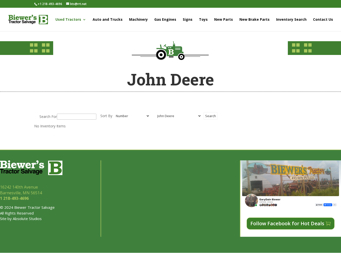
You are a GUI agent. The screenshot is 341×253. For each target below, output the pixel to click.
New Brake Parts (254, 20)
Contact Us (323, 20)
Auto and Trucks (108, 20)
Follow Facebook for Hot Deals (287, 223)
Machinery (138, 20)
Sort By (106, 115)
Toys (203, 20)
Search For (48, 116)
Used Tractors (68, 20)
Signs (187, 20)
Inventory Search (291, 20)
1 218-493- (15, 198)
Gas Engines (165, 20)
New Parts (223, 20)
